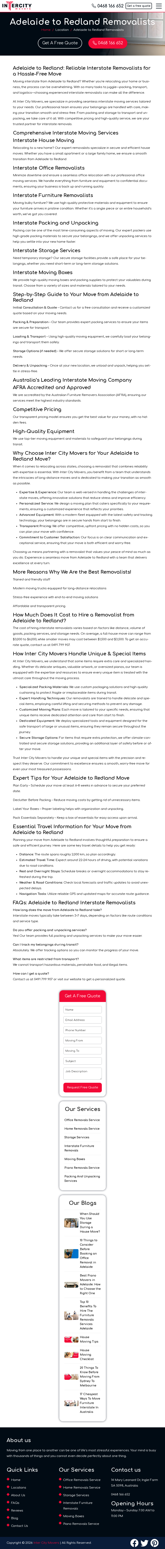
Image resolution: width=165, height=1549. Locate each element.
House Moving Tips (89, 1339)
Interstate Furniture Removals (79, 1148)
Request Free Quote (82, 1087)
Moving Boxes (74, 1159)
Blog (14, 1518)
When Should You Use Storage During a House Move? (90, 1222)
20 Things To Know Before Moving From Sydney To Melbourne (89, 1376)
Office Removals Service (82, 1120)
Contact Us (19, 1526)
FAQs (15, 1503)
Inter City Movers (46, 1543)
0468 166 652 (110, 6)
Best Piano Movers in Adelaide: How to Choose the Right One (90, 1284)
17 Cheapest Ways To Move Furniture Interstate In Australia (90, 1403)
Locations (18, 1487)
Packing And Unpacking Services (82, 1178)
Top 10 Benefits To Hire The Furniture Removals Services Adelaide (88, 1315)
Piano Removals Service (82, 1167)
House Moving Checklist (87, 1355)
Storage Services (76, 1137)
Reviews (17, 1510)
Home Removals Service (82, 1128)
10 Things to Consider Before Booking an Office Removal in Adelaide (88, 1253)
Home (46, 30)
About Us (18, 1495)
